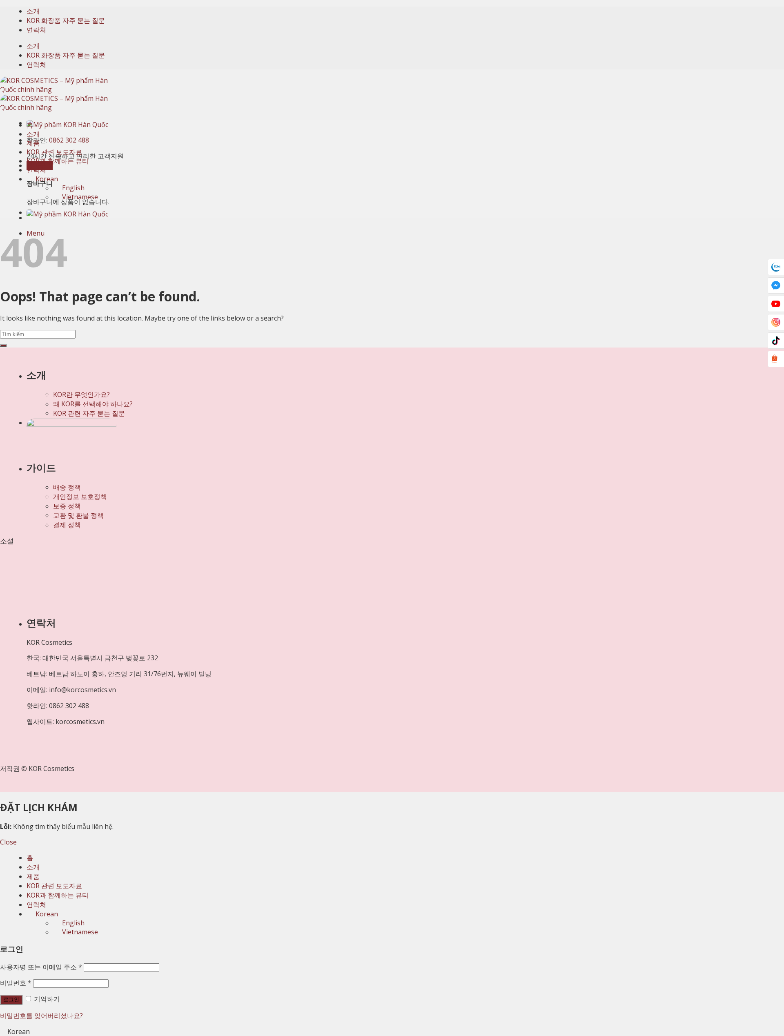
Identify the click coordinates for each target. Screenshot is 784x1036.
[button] (392, 1031)
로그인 (11, 999)
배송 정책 (67, 487)
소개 (33, 11)
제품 (33, 142)
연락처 (36, 29)
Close (8, 842)
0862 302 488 (69, 140)
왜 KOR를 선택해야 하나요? (93, 403)
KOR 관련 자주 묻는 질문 (89, 413)
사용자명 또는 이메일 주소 (41, 966)
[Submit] (3, 345)
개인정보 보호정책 (80, 496)
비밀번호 (15, 982)
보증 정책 (67, 505)
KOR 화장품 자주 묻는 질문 (66, 20)
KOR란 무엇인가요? (81, 394)
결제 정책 (67, 524)
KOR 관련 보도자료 (54, 151)
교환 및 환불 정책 (78, 515)
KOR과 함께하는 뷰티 (58, 160)
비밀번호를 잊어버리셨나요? (41, 1015)
